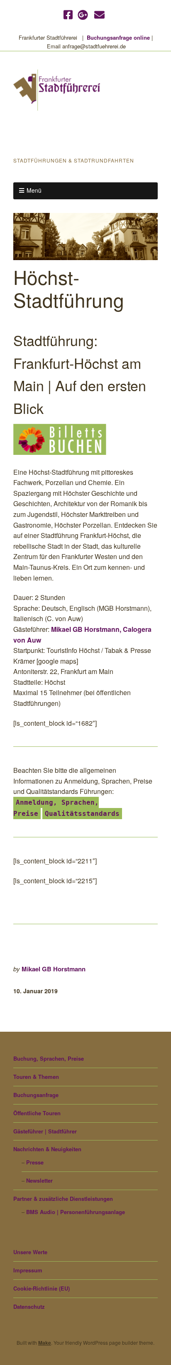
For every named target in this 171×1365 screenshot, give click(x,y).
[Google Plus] (83, 14)
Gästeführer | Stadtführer (45, 1131)
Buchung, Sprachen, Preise (48, 1058)
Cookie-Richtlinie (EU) (41, 1288)
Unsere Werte (30, 1252)
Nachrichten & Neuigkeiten (47, 1149)
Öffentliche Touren (37, 1113)
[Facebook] (69, 14)
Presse (35, 1162)
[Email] (99, 14)
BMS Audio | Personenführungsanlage (75, 1212)
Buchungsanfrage (36, 1095)
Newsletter (39, 1180)
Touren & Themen (36, 1077)
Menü (34, 190)
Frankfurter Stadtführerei (53, 134)
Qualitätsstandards (82, 814)
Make (44, 1342)
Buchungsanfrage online (118, 37)
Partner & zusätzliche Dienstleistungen (63, 1198)
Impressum (27, 1270)
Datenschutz (29, 1306)
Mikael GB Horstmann (54, 968)
